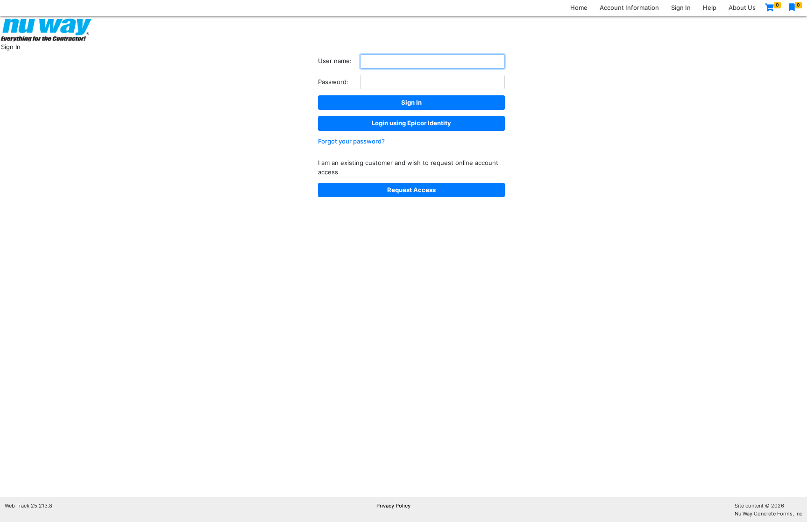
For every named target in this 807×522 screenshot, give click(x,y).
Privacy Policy (393, 505)
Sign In (681, 7)
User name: (335, 60)
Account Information (629, 7)
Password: (333, 82)
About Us (742, 7)
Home (579, 7)
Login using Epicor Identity (411, 123)
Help (709, 7)
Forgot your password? (351, 141)
